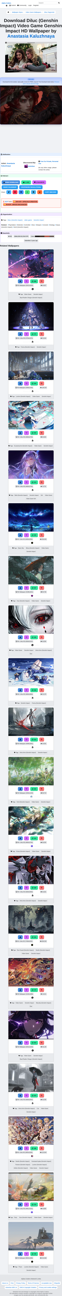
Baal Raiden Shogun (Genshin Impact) (31, 297)
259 (34, 690)
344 (34, 383)
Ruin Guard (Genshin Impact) (25, 950)
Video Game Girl (31, 498)
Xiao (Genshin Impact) (23, 601)
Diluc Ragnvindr (49, 12)
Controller (27, 225)
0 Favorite (40, 182)
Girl (42, 495)
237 (34, 588)
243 (34, 838)
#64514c (51, 236)
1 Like (26, 182)
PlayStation (12, 225)
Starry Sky (21, 548)
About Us (5, 1283)
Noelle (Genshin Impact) (43, 950)
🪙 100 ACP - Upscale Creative (25, 201)
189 (34, 888)
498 (34, 281)
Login (30, 5)
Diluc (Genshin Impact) (15, 220)
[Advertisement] (31, 138)
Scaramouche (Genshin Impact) (23, 446)
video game (28, 220)
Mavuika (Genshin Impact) (43, 1003)
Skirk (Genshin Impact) (20, 495)
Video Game (27, 294)
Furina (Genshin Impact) (28, 347)
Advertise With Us (11, 1287)
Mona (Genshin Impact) (32, 548)
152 (34, 1204)
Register (36, 5)
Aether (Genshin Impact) (21, 1168)
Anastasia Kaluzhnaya (31, 36)
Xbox (33, 225)
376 (34, 334)
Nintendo (19, 225)
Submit (13, 5)
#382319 (42, 236)
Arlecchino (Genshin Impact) (43, 650)
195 (34, 637)
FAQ (12, 1283)
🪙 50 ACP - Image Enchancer (15, 204)
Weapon (38, 225)
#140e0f (37, 236)
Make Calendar (9, 187)
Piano (20, 1267)
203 (34, 1095)
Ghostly (36, 1156)
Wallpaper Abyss (17, 12)
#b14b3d (46, 236)
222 (34, 739)
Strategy (51, 225)
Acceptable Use (46, 1283)
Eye (31, 653)
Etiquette (57, 1283)
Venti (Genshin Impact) (20, 227)
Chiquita (36, 846)
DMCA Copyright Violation (28, 1287)
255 (34, 535)
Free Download (11, 182)
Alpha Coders (6, 3)
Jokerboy (36, 797)
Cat (38, 1108)
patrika (36, 289)
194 (34, 937)
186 (34, 1148)
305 (34, 433)
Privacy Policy (20, 1283)
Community (22, 5)
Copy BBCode (50, 192)
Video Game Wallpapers (34, 12)
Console (45, 225)
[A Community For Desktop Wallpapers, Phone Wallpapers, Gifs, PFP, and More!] (8, 12)
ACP (6, 201)
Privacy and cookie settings (48, 1287)
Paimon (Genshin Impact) (23, 1164)
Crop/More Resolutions (31, 187)
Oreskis (36, 543)
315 (34, 482)
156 (34, 1254)
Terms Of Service (33, 1283)
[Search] (59, 2)
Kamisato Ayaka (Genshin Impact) (41, 1161)
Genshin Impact (39, 220)
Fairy (15, 1217)
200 (34, 789)
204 (34, 1043)
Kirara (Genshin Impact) (23, 851)
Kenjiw (36, 342)
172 (34, 990)
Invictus (31, 166)
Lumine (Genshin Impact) (23, 396)
